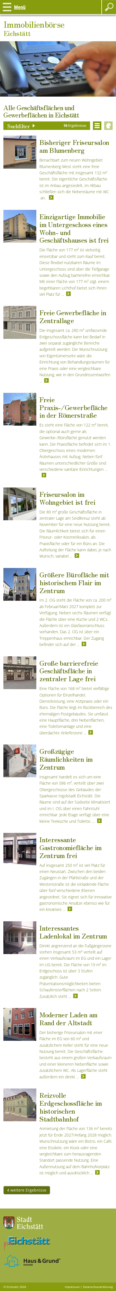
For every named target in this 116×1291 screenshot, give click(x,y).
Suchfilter (18, 126)
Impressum (72, 1287)
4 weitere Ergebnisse (26, 1190)
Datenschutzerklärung (98, 1287)
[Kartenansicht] (108, 125)
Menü (20, 7)
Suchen (109, 7)
